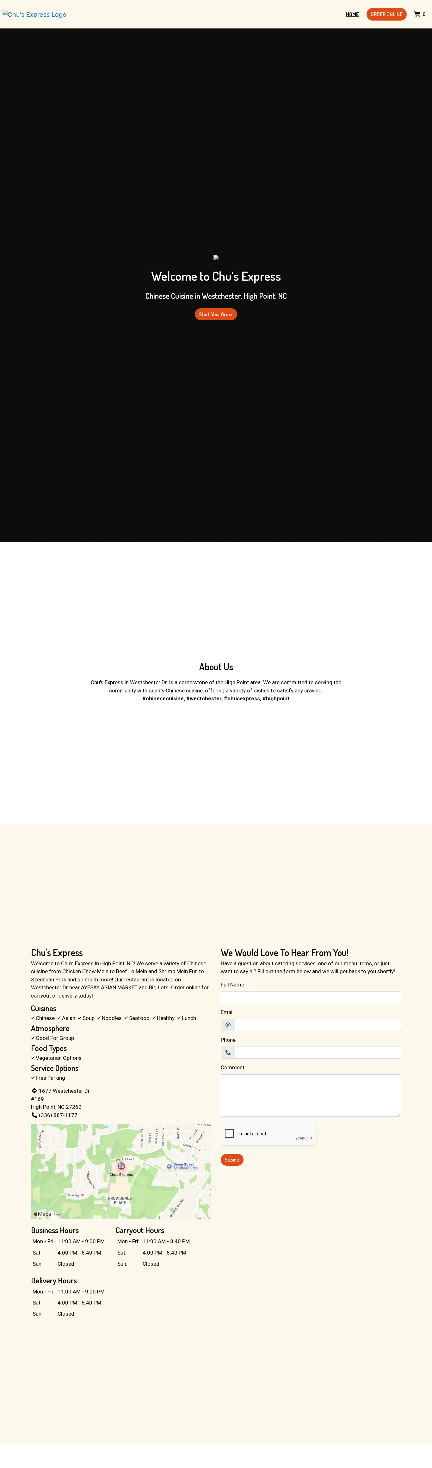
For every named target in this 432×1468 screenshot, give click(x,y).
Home (352, 14)
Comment (232, 1067)
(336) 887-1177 (58, 1115)
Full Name (232, 984)
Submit (232, 1160)
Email (227, 1012)
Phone (228, 1040)
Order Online (387, 14)
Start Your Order (216, 314)
